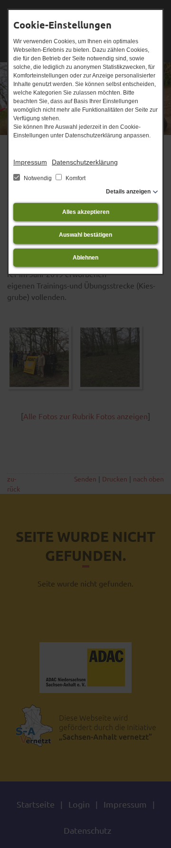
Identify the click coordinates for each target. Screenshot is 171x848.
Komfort (75, 178)
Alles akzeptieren (85, 212)
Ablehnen (85, 257)
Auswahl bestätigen (85, 234)
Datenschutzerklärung (85, 162)
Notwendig (37, 178)
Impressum (30, 162)
